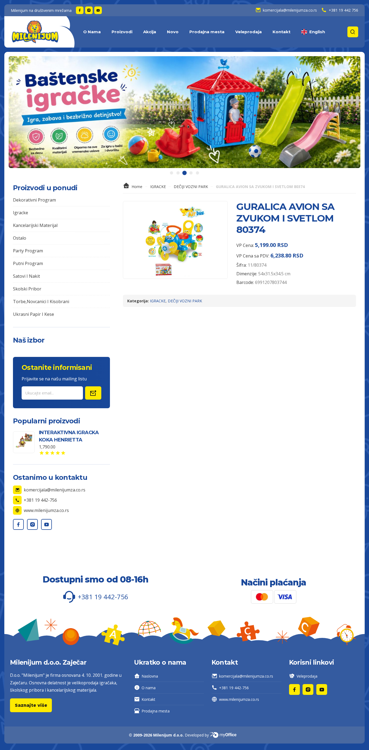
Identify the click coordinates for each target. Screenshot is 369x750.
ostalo (19, 238)
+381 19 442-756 (234, 687)
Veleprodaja (248, 31)
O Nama (92, 31)
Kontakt (281, 31)
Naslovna (150, 676)
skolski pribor (27, 289)
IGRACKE (158, 186)
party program (28, 251)
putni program (28, 263)
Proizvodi (122, 31)
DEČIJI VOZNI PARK (191, 186)
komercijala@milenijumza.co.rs (246, 676)
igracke (20, 213)
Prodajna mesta (206, 31)
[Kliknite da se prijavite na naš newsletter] (93, 393)
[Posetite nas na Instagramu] (89, 10)
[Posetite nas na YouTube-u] (98, 10)
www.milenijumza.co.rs (239, 699)
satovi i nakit (26, 276)
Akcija (149, 31)
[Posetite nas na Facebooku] (79, 10)
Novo (173, 31)
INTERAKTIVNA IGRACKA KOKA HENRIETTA (69, 436)
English (317, 31)
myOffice (225, 735)
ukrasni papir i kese (33, 314)
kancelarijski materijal (35, 225)
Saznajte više (31, 705)
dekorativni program (34, 200)
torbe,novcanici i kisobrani (41, 301)
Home (137, 186)
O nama (149, 687)
